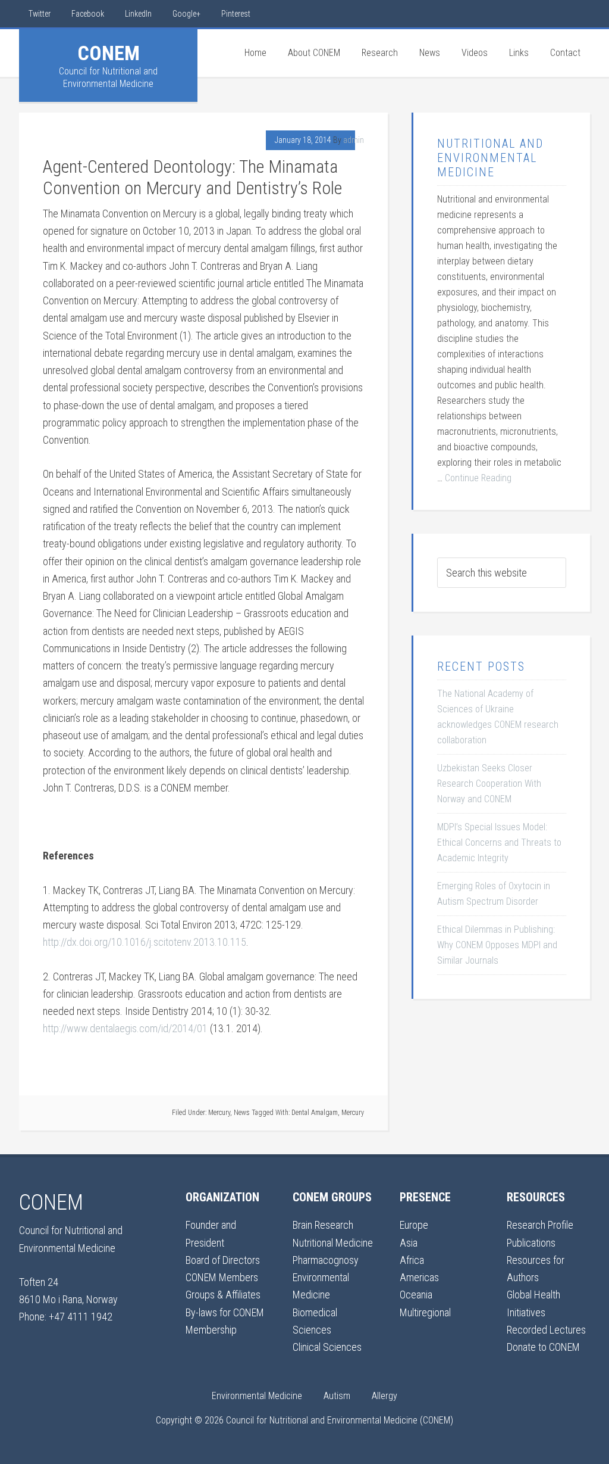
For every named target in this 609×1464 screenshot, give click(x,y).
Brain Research (323, 1225)
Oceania (416, 1294)
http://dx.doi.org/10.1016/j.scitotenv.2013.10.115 (144, 942)
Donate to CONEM (543, 1347)
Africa (412, 1260)
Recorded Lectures (546, 1329)
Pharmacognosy (326, 1260)
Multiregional (425, 1312)
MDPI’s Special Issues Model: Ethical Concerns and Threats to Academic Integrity (499, 842)
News (242, 1112)
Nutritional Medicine (333, 1242)
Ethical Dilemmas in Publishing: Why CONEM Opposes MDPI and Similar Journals (497, 945)
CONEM (108, 53)
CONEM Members (222, 1277)
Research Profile (540, 1225)
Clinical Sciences (327, 1347)
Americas (419, 1277)
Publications (531, 1242)
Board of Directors (223, 1260)
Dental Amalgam (314, 1112)
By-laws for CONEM (225, 1312)
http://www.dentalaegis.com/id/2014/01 (125, 1028)
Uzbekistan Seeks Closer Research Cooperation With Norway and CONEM (489, 783)
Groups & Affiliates (223, 1294)
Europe (414, 1225)
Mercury (219, 1112)
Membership (211, 1329)
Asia (408, 1242)
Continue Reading (478, 478)
